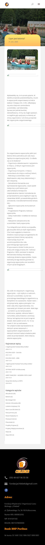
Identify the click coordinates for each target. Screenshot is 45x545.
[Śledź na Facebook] (6, 490)
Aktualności (9, 393)
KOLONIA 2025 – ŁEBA (12, 358)
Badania (8, 397)
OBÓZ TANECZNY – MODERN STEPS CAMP (19, 375)
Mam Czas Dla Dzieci (12, 409)
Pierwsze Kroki (10, 419)
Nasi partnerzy (10, 413)
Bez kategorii (10, 400)
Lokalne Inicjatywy (11, 406)
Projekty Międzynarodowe (14, 428)
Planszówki (9, 422)
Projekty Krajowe (11, 425)
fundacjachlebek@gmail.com (23, 483)
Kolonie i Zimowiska (12, 403)
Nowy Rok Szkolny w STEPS (14, 381)
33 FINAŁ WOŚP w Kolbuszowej (15, 369)
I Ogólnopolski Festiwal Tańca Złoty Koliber (19, 364)
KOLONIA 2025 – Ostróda (13, 352)
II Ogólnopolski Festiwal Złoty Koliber (17, 347)
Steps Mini (9, 435)
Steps (7, 432)
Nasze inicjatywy (11, 416)
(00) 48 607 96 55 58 (18, 477)
